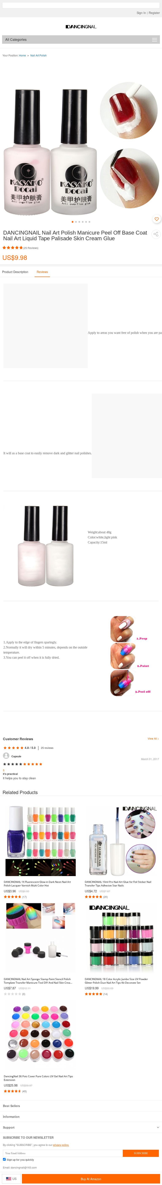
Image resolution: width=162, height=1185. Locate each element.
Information (11, 1116)
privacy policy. (61, 1145)
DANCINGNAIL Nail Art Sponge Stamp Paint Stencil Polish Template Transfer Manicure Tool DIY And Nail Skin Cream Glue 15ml (38, 980)
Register (154, 13)
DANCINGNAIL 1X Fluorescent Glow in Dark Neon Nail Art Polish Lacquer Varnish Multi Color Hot (37, 883)
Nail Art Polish (38, 55)
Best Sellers (11, 1106)
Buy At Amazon (91, 1179)
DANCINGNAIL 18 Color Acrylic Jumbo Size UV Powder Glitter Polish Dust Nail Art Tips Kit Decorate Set (116, 980)
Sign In (141, 13)
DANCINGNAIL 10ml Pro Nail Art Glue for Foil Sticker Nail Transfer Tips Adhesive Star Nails (118, 883)
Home (22, 55)
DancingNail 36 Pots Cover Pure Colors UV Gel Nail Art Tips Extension (38, 1078)
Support (9, 1127)
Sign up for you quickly (20, 1160)
